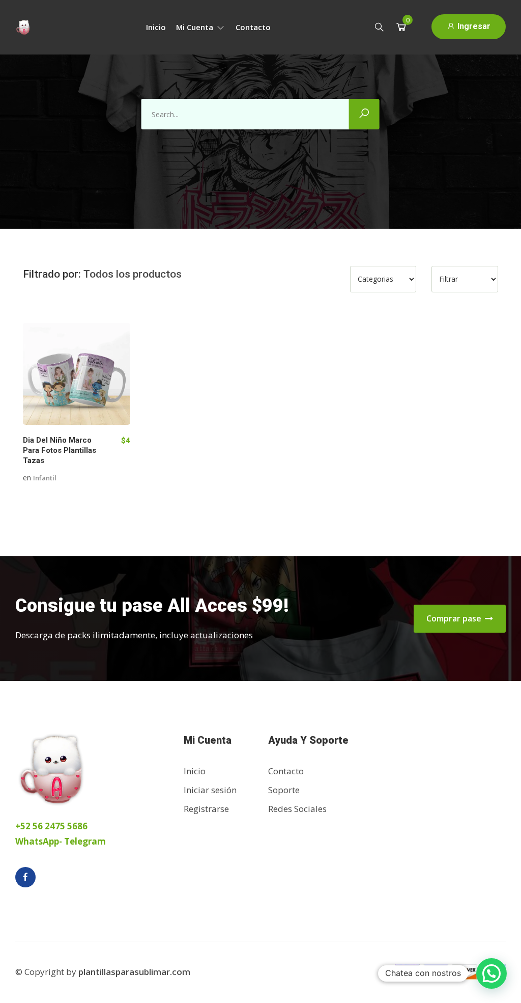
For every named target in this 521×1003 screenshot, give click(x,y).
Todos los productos (132, 274)
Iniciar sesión (210, 790)
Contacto (253, 27)
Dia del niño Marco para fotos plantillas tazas (59, 450)
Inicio (156, 27)
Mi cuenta (195, 27)
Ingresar (472, 26)
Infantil (44, 477)
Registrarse (206, 809)
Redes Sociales (297, 809)
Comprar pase (454, 618)
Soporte (284, 790)
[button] (491, 973)
